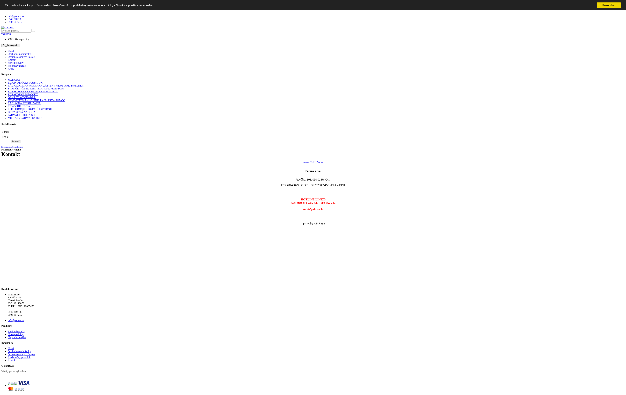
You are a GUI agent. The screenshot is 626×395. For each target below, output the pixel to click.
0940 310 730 (15, 19)
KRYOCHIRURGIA (19, 106)
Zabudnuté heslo (16, 147)
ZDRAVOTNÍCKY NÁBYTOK (25, 82)
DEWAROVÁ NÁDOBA (21, 112)
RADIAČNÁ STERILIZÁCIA (24, 103)
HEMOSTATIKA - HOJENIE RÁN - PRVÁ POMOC (36, 100)
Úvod (11, 51)
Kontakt (12, 59)
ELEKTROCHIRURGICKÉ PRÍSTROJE (30, 109)
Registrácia (5, 147)
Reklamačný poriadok (19, 357)
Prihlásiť (16, 141)
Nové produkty (15, 62)
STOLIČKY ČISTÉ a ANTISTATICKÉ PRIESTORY (36, 88)
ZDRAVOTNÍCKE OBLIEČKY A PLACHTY (33, 91)
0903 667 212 (15, 22)
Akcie (11, 68)
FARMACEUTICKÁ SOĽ (22, 115)
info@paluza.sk (16, 16)
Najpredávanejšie (17, 65)
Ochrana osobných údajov (21, 56)
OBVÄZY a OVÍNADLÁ (22, 97)
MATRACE (14, 79)
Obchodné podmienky (19, 54)
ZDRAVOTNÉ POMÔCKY (23, 94)
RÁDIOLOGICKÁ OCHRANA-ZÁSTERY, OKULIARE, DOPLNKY (46, 85)
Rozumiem (608, 5)
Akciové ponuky (16, 331)
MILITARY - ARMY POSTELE (25, 118)
